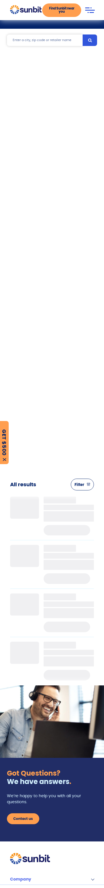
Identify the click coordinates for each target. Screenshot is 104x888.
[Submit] (90, 40)
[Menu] (89, 10)
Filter (79, 484)
